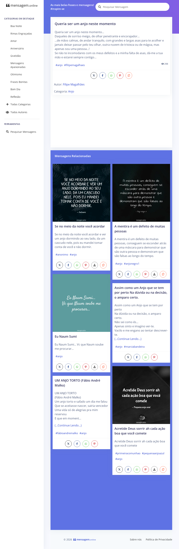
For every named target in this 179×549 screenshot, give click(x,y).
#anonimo (62, 254)
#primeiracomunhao (127, 453)
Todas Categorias (20, 104)
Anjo (71, 91)
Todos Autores (18, 112)
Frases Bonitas (18, 82)
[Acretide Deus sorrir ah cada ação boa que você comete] (141, 395)
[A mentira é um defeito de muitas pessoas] (141, 192)
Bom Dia (15, 89)
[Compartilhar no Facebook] (102, 75)
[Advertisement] (111, 120)
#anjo (59, 65)
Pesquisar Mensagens (23, 131)
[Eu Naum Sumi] (81, 303)
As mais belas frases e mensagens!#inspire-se (72, 7)
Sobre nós (136, 539)
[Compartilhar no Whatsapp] (111, 75)
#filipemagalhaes (74, 65)
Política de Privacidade (159, 539)
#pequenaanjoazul (153, 453)
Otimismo (16, 74)
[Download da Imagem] (94, 265)
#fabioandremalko (67, 433)
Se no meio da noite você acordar (80, 226)
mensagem (24, 5)
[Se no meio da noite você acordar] (81, 192)
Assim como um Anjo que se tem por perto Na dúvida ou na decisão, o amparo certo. (140, 292)
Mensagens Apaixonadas (18, 65)
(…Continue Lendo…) (68, 425)
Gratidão (15, 55)
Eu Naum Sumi (66, 336)
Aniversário (17, 48)
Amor (13, 41)
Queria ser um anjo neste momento (85, 23)
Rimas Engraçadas (21, 33)
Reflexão (15, 96)
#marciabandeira (134, 346)
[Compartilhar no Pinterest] (120, 75)
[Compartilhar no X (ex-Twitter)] (94, 75)
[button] (129, 75)
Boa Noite (16, 26)
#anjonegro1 (131, 263)
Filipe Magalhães (74, 84)
